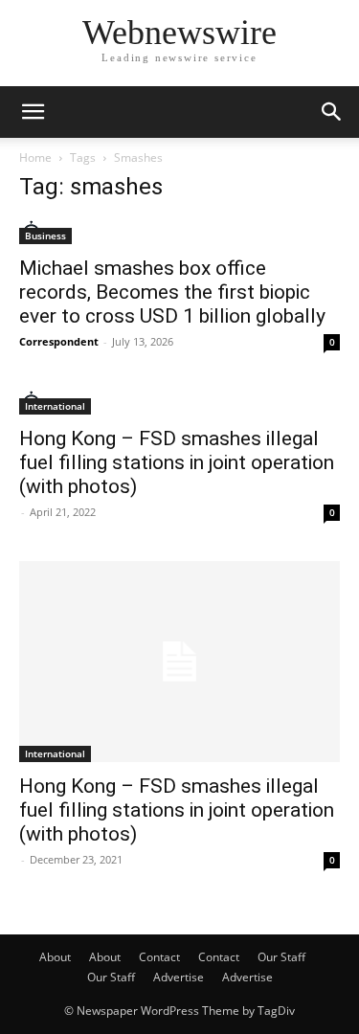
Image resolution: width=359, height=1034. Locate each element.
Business (45, 235)
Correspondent (59, 341)
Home (35, 157)
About (55, 957)
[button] (32, 112)
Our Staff (281, 957)
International (55, 406)
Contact (159, 957)
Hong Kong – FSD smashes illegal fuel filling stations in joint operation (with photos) (176, 462)
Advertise (178, 977)
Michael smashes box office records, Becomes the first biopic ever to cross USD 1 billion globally (172, 292)
